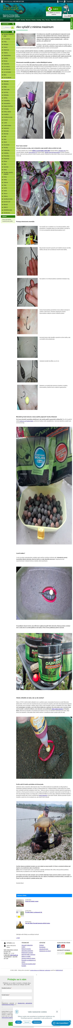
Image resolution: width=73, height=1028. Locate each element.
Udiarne (6, 182)
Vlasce (5, 193)
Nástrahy (6, 131)
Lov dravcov (7, 69)
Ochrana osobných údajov (28, 958)
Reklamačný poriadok (27, 952)
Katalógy (39, 19)
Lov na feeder (7, 72)
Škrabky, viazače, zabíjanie (8, 173)
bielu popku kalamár (57, 709)
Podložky (6, 153)
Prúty (5, 41)
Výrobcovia (7, 213)
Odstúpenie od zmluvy (45, 951)
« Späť (18, 938)
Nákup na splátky (26, 956)
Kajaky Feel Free (8, 106)
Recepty (48, 19)
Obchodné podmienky (27, 950)
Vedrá (5, 190)
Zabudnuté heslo (43, 949)
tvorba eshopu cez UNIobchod (37, 970)
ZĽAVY (18, 19)
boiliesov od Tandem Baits (26, 421)
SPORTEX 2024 (8, 210)
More (5, 75)
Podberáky (7, 150)
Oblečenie (6, 50)
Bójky (5, 87)
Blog (43, 19)
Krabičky (6, 114)
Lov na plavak (7, 77)
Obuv (5, 139)
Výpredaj (6, 81)
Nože (5, 136)
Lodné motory (7, 125)
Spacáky (6, 167)
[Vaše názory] (71, 23)
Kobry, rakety (7, 111)
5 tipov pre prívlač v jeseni (31, 901)
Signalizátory (7, 55)
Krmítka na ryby (8, 117)
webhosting (47, 970)
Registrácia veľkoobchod (57, 19)
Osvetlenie (6, 145)
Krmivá (6, 120)
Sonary (6, 47)
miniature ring (62, 150)
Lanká (5, 122)
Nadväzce (6, 128)
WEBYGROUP (59, 970)
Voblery (6, 196)
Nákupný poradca (26, 949)
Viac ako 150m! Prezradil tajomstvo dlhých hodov (37, 923)
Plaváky (6, 147)
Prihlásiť (61, 1)
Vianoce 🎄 (12, 19)
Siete (5, 164)
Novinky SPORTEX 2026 (9, 35)
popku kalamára (43, 795)
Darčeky (6, 92)
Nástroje (6, 133)
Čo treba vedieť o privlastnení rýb (33, 912)
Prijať (18, 1022)
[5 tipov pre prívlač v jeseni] (20, 906)
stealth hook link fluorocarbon (52, 152)
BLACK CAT (7, 201)
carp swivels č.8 (33, 152)
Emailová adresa (6, 988)
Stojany (6, 52)
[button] (70, 1021)
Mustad (6, 204)
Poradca (34, 19)
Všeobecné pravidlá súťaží (28, 964)
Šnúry (5, 177)
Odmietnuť (37, 1022)
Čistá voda (6, 89)
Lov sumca (7, 66)
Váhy (5, 185)
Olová (5, 142)
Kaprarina (6, 63)
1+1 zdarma (7, 39)
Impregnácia (7, 103)
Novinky (23, 19)
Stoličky (6, 58)
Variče (5, 188)
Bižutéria (6, 84)
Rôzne (5, 161)
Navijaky (6, 44)
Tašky (5, 179)
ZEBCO (6, 207)
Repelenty (6, 158)
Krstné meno (5, 995)
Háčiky (5, 98)
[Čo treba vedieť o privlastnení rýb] (20, 917)
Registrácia (70, 1)
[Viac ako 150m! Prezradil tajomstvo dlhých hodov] (20, 928)
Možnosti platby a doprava (28, 954)
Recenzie (28, 19)
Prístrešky (6, 156)
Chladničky (7, 100)
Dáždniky (6, 95)
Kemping (6, 109)
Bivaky (5, 61)
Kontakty (24, 965)
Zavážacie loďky (8, 199)
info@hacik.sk (14, 955)
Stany (5, 169)
